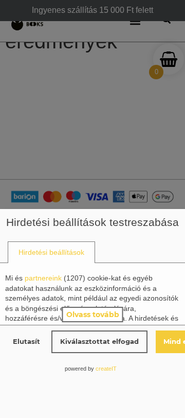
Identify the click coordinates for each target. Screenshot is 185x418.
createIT (106, 368)
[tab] (51, 252)
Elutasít (26, 341)
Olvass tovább (92, 314)
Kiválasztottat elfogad (99, 341)
